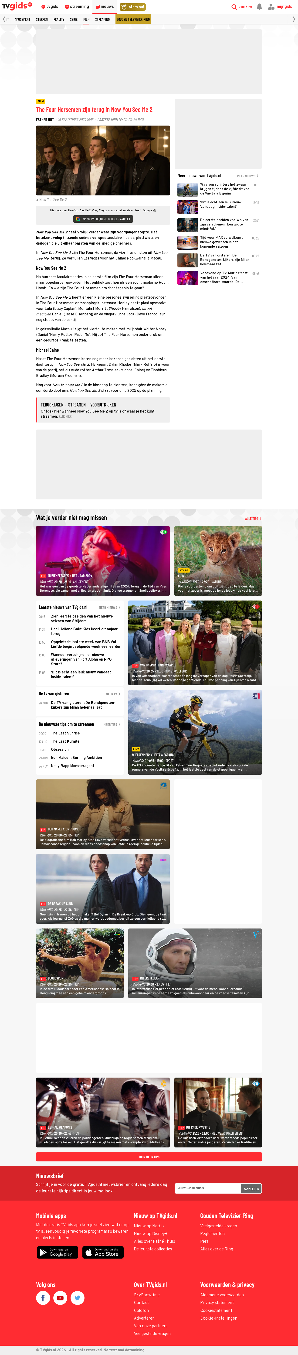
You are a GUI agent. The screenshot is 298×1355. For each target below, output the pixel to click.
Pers (204, 1241)
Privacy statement (217, 1303)
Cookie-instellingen (218, 1318)
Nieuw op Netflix (149, 1226)
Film (86, 19)
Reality (59, 19)
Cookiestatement (216, 1311)
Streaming (102, 19)
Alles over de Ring (216, 1249)
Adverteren (144, 1318)
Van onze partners (150, 1326)
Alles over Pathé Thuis (154, 1241)
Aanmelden (251, 1189)
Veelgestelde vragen (218, 1226)
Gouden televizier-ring (133, 19)
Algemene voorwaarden (222, 1295)
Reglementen (212, 1234)
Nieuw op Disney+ (151, 1234)
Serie (74, 19)
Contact (141, 1303)
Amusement (22, 19)
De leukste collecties (153, 1249)
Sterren (42, 19)
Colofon (141, 1311)
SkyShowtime (147, 1295)
